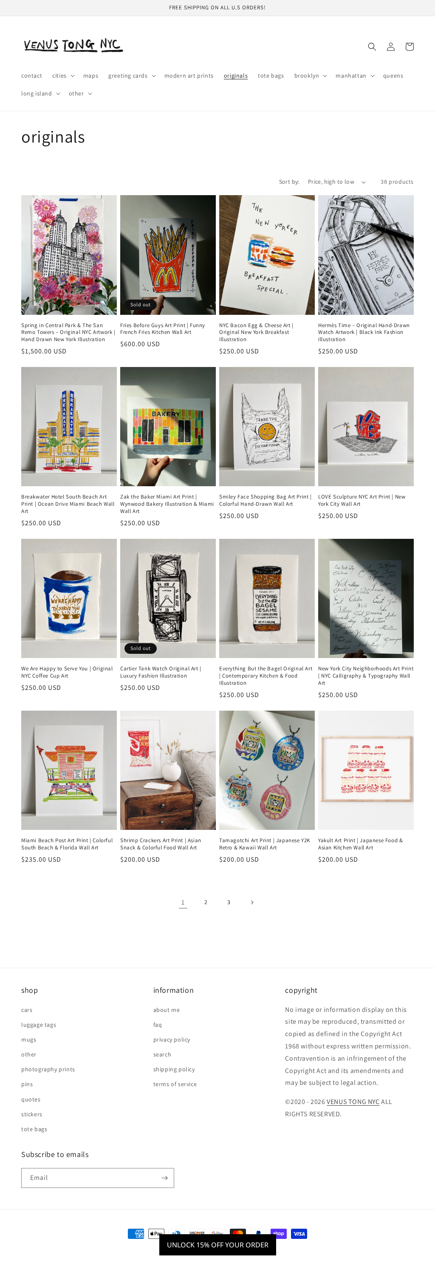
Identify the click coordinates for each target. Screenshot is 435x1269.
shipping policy (174, 1069)
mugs (28, 1039)
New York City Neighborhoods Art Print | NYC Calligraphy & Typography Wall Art (365, 675)
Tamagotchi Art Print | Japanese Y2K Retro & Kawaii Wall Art (264, 844)
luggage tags (38, 1024)
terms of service (175, 1084)
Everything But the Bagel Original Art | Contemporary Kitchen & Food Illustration (265, 675)
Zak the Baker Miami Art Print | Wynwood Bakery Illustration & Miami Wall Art (167, 504)
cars (26, 1010)
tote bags (34, 1129)
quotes (31, 1099)
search (162, 1054)
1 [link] (183, 902)
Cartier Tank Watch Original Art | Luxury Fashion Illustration (160, 672)
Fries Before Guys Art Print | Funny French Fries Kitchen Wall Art (162, 329)
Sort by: (289, 181)
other (29, 1054)
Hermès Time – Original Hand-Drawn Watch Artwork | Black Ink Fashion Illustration (364, 332)
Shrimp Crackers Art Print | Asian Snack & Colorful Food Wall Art (160, 844)
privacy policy (171, 1039)
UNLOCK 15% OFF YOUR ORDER (217, 1244)
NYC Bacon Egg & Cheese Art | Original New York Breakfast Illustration (256, 332)
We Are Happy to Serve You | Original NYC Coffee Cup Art (67, 672)
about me (166, 1010)
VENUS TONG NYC (353, 1101)
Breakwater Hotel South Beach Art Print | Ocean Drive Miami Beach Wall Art (68, 504)
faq (157, 1024)
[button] (62, 75)
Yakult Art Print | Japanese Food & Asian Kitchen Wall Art (360, 844)
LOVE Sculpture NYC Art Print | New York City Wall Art (361, 500)
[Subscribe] (164, 1178)
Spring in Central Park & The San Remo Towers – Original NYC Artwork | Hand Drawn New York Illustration (68, 332)
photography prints (48, 1069)
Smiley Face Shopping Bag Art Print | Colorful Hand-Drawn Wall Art (265, 500)
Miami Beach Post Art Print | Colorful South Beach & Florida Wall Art (67, 844)
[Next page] (252, 902)
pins (27, 1084)
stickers (31, 1114)
